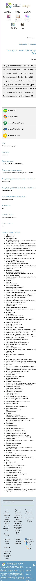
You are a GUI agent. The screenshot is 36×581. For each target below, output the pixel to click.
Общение (17, 12)
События (7, 523)
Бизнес (7, 512)
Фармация (7, 527)
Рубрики (17, 11)
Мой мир (29, 543)
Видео (18, 519)
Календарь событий (7, 534)
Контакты (18, 543)
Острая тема (18, 518)
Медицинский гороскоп (7, 556)
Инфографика (18, 521)
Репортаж (18, 512)
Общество (7, 521)
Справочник (28, 11)
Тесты (7, 558)
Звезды (7, 517)
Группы (7, 543)
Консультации (7, 12)
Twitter (30, 545)
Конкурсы (7, 553)
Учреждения (31, 38)
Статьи (18, 534)
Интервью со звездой (18, 528)
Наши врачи (29, 522)
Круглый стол (18, 516)
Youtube (29, 547)
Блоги (7, 541)
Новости (7, 11)
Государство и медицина (7, 514)
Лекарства (29, 512)
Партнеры (18, 541)
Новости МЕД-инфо (7, 529)
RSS (29, 548)
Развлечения (27, 12)
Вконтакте (30, 539)
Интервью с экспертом (18, 531)
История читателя (18, 525)
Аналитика (18, 514)
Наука (7, 519)
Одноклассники (29, 541)
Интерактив (18, 523)
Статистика (7, 525)
